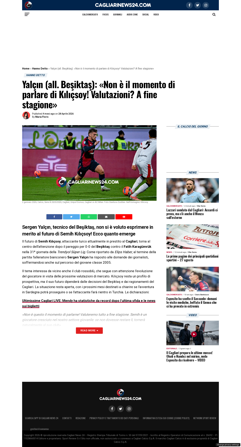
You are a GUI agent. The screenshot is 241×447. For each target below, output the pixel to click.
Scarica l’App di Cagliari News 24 (41, 418)
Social (145, 14)
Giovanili (117, 14)
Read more (87, 330)
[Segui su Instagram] (129, 409)
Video (156, 14)
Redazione (81, 418)
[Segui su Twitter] (120, 409)
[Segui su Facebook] (112, 409)
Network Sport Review (204, 418)
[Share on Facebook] (54, 216)
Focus (105, 14)
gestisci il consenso (39, 429)
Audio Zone (132, 14)
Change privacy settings (228, 445)
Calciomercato (90, 14)
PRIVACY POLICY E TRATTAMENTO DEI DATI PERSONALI (114, 418)
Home (26, 68)
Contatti (67, 418)
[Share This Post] (89, 216)
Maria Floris (42, 117)
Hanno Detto (40, 68)
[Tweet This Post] (71, 216)
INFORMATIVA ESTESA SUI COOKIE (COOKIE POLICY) (166, 418)
